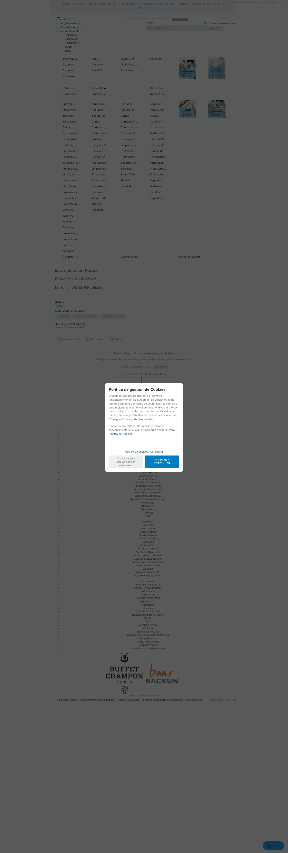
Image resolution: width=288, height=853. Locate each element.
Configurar (156, 451)
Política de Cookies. (121, 433)
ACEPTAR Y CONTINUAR (162, 461)
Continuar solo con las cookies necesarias (125, 462)
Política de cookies (136, 451)
